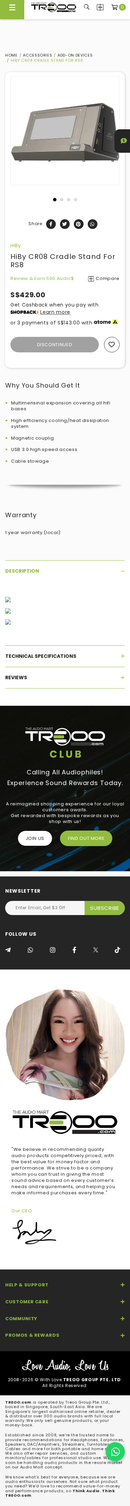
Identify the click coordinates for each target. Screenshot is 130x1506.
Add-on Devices (75, 55)
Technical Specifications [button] (40, 656)
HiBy (15, 245)
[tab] (65, 571)
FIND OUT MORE (86, 838)
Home (11, 55)
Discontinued (54, 344)
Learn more (55, 312)
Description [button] (22, 571)
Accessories (37, 55)
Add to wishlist (112, 344)
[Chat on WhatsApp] (115, 1451)
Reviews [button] (16, 677)
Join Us (35, 838)
